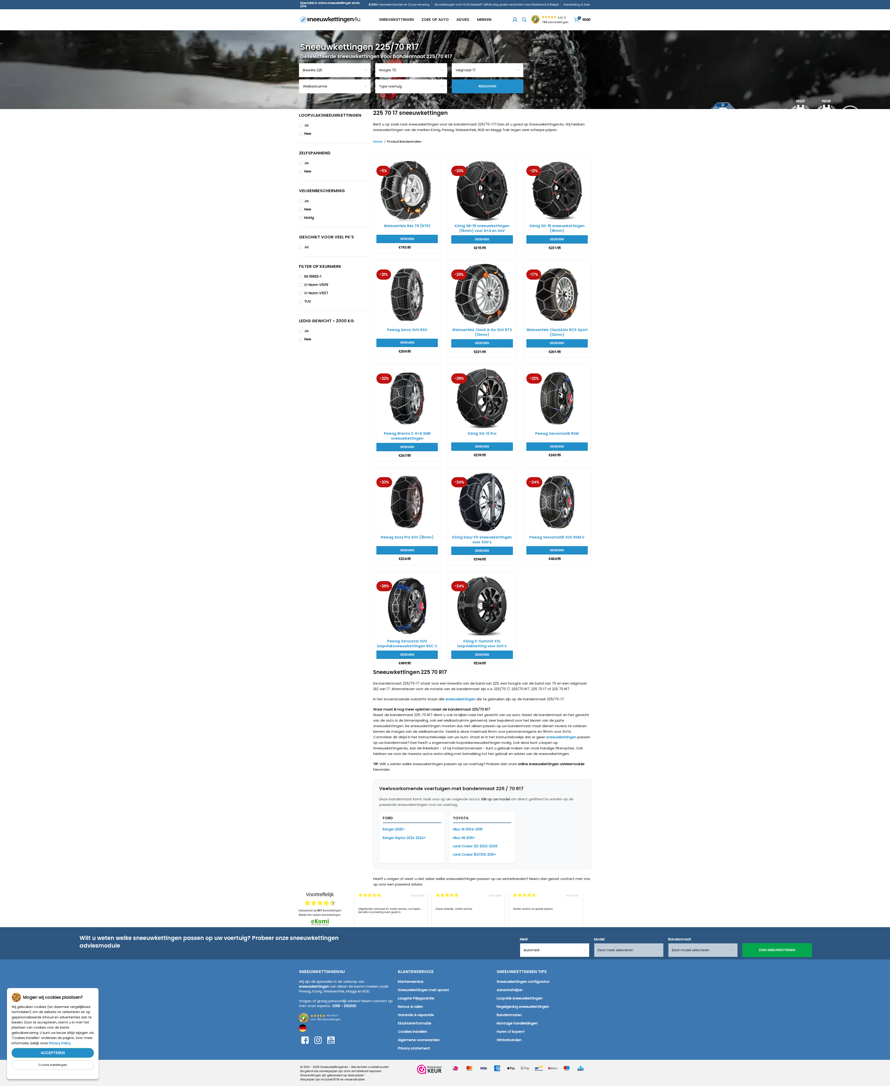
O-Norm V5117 (316, 293)
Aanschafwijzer (510, 989)
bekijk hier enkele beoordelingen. (320, 915)
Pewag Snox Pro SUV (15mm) (407, 537)
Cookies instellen (412, 1031)
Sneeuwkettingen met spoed (423, 989)
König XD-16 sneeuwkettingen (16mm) (557, 228)
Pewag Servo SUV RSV (407, 329)
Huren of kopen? (511, 1031)
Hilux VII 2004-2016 (468, 829)
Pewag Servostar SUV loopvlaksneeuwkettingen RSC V (407, 643)
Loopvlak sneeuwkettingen (520, 998)
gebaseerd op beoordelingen (320, 910)
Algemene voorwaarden (419, 1039)
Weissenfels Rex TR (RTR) (407, 225)
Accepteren (53, 1052)
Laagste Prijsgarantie (416, 998)
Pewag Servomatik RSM (557, 433)
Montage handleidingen (517, 1023)
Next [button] (588, 906)
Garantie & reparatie (416, 1014)
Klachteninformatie (414, 1023)
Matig (309, 217)
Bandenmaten (509, 1014)
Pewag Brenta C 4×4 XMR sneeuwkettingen (407, 436)
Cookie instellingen (52, 1065)
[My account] (515, 19)
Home (378, 142)
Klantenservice (410, 981)
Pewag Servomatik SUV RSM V (557, 537)
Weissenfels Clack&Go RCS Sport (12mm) (557, 332)
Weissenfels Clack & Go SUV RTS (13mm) (482, 332)
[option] (391, 909)
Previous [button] (348, 906)
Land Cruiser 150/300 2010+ (474, 854)
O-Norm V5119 (316, 284)
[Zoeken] (524, 19)
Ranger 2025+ (394, 829)
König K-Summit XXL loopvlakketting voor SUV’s (482, 643)
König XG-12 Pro (482, 433)
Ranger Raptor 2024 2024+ (404, 838)
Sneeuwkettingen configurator (523, 981)
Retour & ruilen (410, 1006)
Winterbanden (509, 1039)
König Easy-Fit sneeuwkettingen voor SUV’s (482, 540)
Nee (307, 133)
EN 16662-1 (312, 276)
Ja (306, 125)
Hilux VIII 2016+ (464, 838)
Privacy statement (414, 1048)
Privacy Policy (60, 1043)
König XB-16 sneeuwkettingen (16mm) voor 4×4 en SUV (482, 228)
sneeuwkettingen (460, 699)
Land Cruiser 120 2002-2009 (475, 846)
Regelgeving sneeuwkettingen (523, 1006)
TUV (307, 301)
